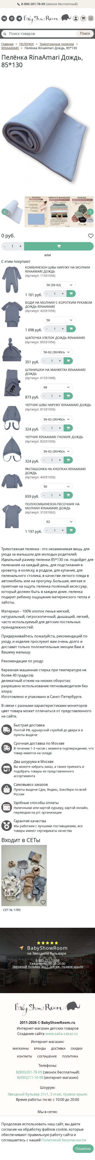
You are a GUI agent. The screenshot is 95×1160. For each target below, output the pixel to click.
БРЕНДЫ (40, 1049)
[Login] (76, 18)
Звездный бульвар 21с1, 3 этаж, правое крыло (47, 966)
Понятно (83, 1148)
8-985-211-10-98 (47, 960)
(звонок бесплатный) (49, 4)
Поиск (85, 33)
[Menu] (91, 18)
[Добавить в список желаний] (91, 236)
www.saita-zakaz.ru (61, 1033)
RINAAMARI (10, 48)
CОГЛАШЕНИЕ (47, 1056)
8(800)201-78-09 (29, 1072)
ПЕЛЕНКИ (26, 44)
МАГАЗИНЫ (21, 1049)
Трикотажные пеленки (57, 44)
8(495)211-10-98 (30, 1077)
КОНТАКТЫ (24, 1056)
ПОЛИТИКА (70, 1056)
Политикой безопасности (64, 1140)
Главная (7, 44)
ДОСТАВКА (58, 1049)
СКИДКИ (76, 1049)
